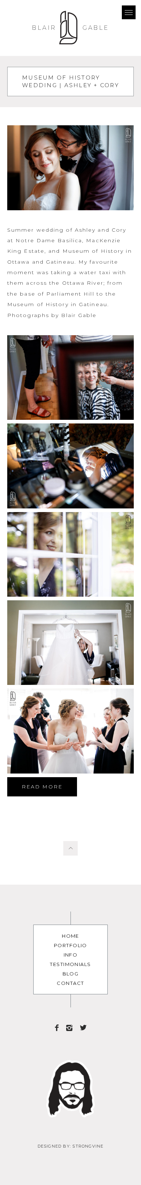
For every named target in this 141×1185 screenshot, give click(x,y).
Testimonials (70, 964)
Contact (70, 983)
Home (70, 936)
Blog (71, 974)
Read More (42, 786)
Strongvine (87, 1146)
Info (71, 955)
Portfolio (70, 945)
